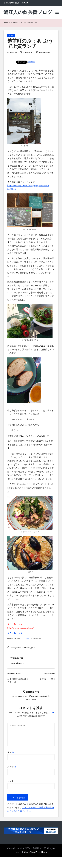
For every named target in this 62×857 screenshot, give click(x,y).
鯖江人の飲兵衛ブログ (28, 12)
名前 (10, 753)
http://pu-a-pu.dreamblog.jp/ (20, 628)
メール (11, 767)
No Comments (44, 52)
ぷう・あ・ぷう (14, 633)
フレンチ (25, 639)
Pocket (31, 62)
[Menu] (56, 12)
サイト (10, 781)
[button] (17, 663)
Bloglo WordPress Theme (35, 852)
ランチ (11, 36)
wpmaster (17, 658)
